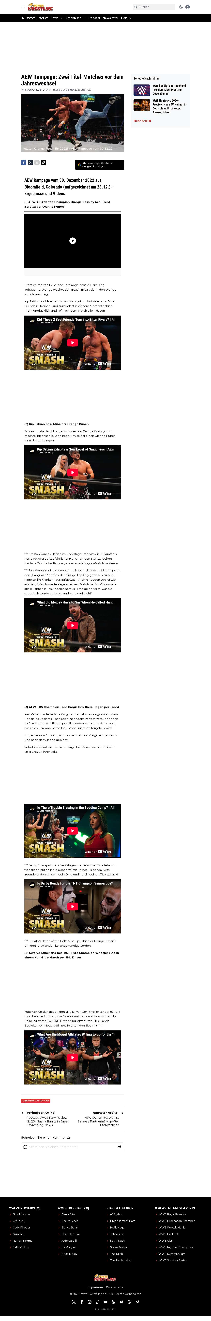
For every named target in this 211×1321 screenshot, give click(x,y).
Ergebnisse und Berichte (35, 1100)
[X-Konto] (74, 1302)
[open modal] (187, 7)
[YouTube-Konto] (105, 1302)
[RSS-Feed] (113, 1302)
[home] (22, 18)
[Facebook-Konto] (82, 1302)
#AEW (43, 18)
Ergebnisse (73, 18)
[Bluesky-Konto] (121, 1302)
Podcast (94, 18)
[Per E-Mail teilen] (37, 162)
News (54, 18)
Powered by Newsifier (105, 1309)
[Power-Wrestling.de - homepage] (41, 7)
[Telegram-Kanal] (137, 1302)
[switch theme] (181, 7)
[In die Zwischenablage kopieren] (43, 162)
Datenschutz (114, 1287)
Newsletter (111, 18)
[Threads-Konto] (129, 1302)
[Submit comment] (119, 1147)
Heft (124, 18)
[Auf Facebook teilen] (23, 162)
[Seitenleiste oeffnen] (23, 7)
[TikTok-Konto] (98, 1302)
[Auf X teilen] (30, 162)
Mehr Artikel (142, 120)
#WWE (31, 18)
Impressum (95, 1287)
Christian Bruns (41, 89)
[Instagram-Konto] (90, 1302)
